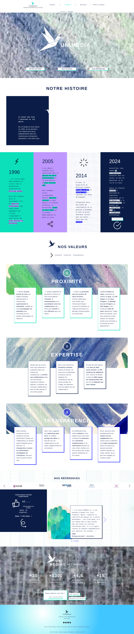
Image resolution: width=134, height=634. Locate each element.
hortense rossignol (63, 632)
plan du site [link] (87, 626)
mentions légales (52, 626)
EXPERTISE (67, 255)
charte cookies (64, 626)
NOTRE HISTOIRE (35, 69)
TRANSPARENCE (78, 255)
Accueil (52, 5)
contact (46, 626)
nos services (117, 219)
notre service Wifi (55, 597)
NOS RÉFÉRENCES (98, 69)
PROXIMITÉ (58, 255)
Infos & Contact (99, 5)
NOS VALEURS (67, 69)
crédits (58, 626)
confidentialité (80, 626)
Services (83, 5)
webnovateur (79, 632)
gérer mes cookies (72, 626)
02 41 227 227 (67, 618)
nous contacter (74, 594)
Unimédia (68, 5)
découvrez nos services (77, 598)
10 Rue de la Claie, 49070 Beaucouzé (67, 616)
